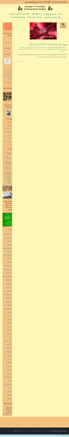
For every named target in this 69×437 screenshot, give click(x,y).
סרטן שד (8, 363)
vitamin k (64, 49)
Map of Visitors (7, 414)
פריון (10, 138)
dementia (8, 266)
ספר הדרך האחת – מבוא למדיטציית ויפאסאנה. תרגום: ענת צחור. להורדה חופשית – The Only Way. (7, 177)
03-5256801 (47, 2)
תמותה (9, 399)
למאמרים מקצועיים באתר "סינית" (7, 163)
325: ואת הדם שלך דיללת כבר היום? (48, 44)
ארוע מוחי (43, 49)
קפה (10, 381)
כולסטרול (8, 345)
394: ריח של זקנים (7, 83)
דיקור (9, 316)
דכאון (9, 320)
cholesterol (7, 255)
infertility (8, 280)
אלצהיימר (8, 302)
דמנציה (9, 323)
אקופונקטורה (7, 309)
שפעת (9, 391)
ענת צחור (8, 366)
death (9, 262)
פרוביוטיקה (8, 377)
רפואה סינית (7, 141)
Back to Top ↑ (65, 436)
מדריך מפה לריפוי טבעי (8, 168)
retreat (9, 125)
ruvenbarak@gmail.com (33, 2)
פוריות (9, 373)
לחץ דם (9, 348)
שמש (9, 388)
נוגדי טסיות (29, 49)
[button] (9, 17)
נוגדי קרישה (24, 49)
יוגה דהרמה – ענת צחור (7, 157)
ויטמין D (9, 334)
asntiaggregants (49, 49)
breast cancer (9, 239)
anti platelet (21, 47)
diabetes (8, 273)
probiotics (8, 294)
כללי (40, 47)
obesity (8, 291)
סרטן (9, 359)
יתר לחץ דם (8, 341)
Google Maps (9, 153)
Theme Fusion (62, 431)
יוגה (10, 338)
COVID (9, 122)
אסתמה (9, 305)
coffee (9, 259)
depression (7, 269)
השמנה (9, 330)
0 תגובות (62, 51)
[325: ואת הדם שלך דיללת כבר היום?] (43, 30)
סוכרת (9, 355)
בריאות (9, 312)
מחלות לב (8, 352)
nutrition (8, 287)
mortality (8, 284)
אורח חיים (51, 47)
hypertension (6, 276)
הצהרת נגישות (16, 431)
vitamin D (8, 298)
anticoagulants (28, 47)
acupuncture (7, 234)
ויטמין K (38, 49)
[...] (37, 57)
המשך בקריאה (19, 61)
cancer (9, 245)
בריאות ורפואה (45, 47)
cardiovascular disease (6, 249)
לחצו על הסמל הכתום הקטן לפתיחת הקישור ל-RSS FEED (8, 74)
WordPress (55, 431)
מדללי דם (34, 49)
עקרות (9, 370)
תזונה (38, 47)
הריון (10, 327)
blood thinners (57, 49)
